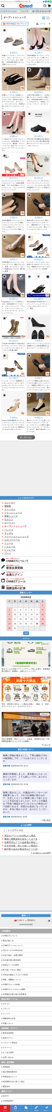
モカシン (8, 519)
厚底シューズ (11, 516)
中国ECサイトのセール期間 (14, 989)
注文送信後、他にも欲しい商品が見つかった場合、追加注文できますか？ (22, 846)
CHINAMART (8, 1101)
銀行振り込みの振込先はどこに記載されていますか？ (22, 849)
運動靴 (7, 506)
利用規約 (6, 1067)
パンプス (8, 530)
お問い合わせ (8, 1057)
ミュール (8, 543)
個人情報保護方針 (10, 1072)
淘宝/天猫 (10, 24)
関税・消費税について (12, 980)
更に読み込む (26, 437)
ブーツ (7, 553)
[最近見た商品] (45, 5)
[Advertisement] (26, 468)
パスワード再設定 (10, 1043)
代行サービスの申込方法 (13, 950)
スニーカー (9, 503)
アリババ (23, 24)
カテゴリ (6, 1004)
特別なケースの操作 (11, 965)
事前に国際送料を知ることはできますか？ (22, 839)
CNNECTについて (10, 936)
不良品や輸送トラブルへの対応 (15, 975)
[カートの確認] (49, 5)
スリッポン (9, 509)
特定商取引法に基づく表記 (13, 1082)
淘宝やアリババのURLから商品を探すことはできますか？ (22, 836)
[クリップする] (4, 30)
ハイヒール (9, 546)
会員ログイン (8, 1038)
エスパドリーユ (12, 540)
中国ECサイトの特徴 (11, 984)
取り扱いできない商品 (12, 970)
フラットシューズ (13, 513)
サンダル (8, 533)
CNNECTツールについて (13, 945)
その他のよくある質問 (41, 853)
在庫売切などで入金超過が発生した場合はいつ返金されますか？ (22, 842)
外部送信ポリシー (10, 1077)
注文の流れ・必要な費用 (13, 955)
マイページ (7, 1048)
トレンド (6, 1014)
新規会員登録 (8, 1033)
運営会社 (6, 1086)
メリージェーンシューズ (16, 536)
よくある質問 (8, 1052)
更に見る (46, 820)
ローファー (9, 523)
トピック (46, 745)
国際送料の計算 (9, 1018)
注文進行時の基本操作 (12, 960)
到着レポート (8, 1023)
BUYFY (6, 1096)
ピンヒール (9, 550)
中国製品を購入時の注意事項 (14, 994)
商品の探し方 (8, 941)
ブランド (6, 1009)
